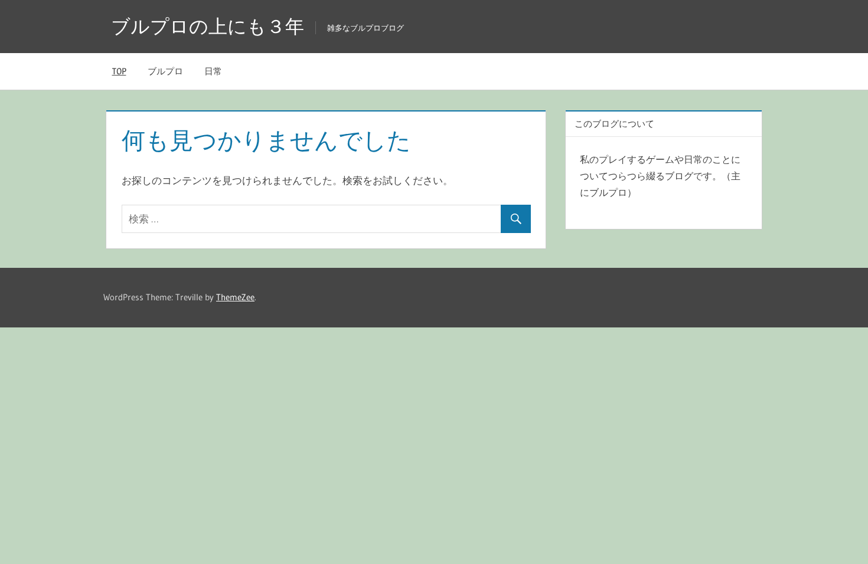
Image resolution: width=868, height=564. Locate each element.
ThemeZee (235, 297)
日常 (213, 71)
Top (119, 71)
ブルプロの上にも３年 (207, 26)
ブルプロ (165, 71)
